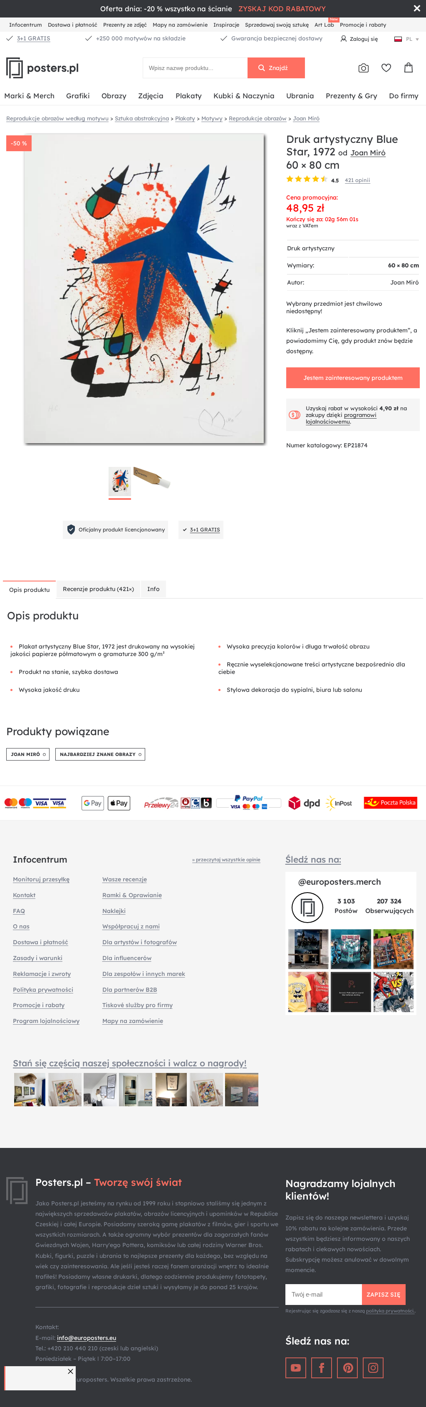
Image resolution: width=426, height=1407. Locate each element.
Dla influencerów (126, 958)
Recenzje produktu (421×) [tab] (98, 589)
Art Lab (326, 23)
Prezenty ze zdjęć (125, 24)
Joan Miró (368, 152)
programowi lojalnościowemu (341, 418)
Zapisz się (384, 1294)
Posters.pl (62, 67)
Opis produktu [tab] (29, 590)
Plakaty (189, 95)
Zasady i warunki (37, 958)
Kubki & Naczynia (244, 95)
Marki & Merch (29, 95)
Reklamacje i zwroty (42, 974)
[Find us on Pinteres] (347, 1367)
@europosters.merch (339, 881)
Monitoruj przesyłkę (41, 879)
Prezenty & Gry (351, 95)
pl (409, 38)
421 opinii (357, 180)
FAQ (19, 911)
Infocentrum (25, 24)
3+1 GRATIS (33, 38)
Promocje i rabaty (363, 24)
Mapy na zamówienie (180, 24)
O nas (21, 926)
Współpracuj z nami (131, 926)
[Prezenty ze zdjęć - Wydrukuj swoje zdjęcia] (363, 67)
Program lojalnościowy (46, 1021)
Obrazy (114, 95)
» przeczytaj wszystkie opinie (226, 859)
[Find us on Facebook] (321, 1367)
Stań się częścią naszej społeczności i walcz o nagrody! (130, 1063)
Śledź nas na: (313, 859)
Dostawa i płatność (72, 24)
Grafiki (78, 95)
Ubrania (300, 95)
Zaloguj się (364, 38)
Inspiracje (226, 24)
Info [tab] (153, 589)
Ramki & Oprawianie (132, 895)
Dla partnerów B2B (129, 989)
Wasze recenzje (124, 879)
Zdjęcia (150, 95)
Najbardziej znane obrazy (98, 754)
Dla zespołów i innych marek (143, 974)
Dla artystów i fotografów (139, 942)
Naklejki (114, 911)
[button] (71, 1371)
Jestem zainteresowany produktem (353, 378)
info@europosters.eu (86, 1338)
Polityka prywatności (43, 989)
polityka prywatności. (390, 1311)
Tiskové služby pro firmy (137, 1005)
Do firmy (404, 95)
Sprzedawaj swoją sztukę (277, 24)
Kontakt (24, 895)
